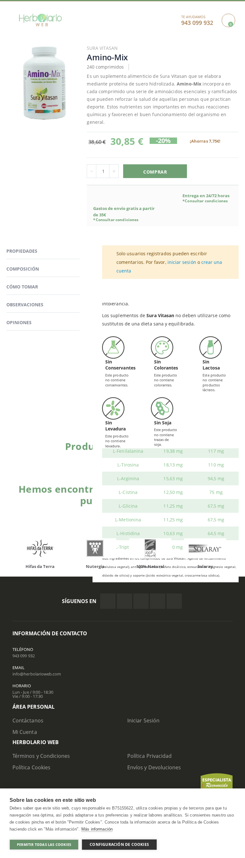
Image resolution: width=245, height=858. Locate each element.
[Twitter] (124, 601)
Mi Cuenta (24, 731)
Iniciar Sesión (143, 720)
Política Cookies (31, 767)
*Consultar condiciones (115, 219)
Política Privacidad (149, 755)
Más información (97, 829)
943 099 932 (23, 656)
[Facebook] (107, 601)
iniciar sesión (181, 262)
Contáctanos (27, 720)
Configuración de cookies (119, 844)
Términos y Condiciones (41, 755)
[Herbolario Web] (40, 20)
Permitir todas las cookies (44, 844)
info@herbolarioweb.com (36, 674)
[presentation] (17, 550)
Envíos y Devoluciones (154, 767)
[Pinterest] (157, 601)
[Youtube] (174, 601)
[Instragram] (141, 601)
